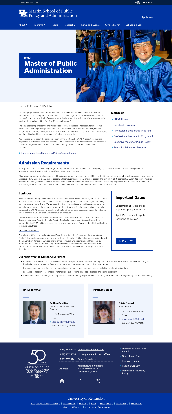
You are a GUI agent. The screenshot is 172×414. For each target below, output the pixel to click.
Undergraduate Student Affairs (94, 354)
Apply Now (147, 17)
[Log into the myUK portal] (137, 2)
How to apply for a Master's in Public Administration (48, 153)
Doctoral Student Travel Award (134, 350)
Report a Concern (131, 366)
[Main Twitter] (98, 381)
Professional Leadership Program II (133, 136)
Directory (83, 403)
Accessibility (122, 403)
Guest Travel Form (131, 356)
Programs (38, 25)
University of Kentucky (29, 2)
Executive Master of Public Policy (132, 142)
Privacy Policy (106, 403)
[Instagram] (62, 381)
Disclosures (136, 403)
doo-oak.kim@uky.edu (63, 322)
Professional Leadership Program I (133, 130)
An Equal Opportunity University (45, 403)
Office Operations (87, 359)
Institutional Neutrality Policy (133, 372)
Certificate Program (125, 125)
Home (21, 106)
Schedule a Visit (134, 25)
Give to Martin (112, 25)
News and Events (90, 25)
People (54, 25)
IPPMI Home (32, 106)
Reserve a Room (130, 361)
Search (149, 2)
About (22, 25)
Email (93, 403)
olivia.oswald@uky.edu (133, 319)
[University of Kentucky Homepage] (86, 399)
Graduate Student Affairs (91, 349)
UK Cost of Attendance (29, 231)
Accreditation (69, 403)
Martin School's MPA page (77, 139)
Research (68, 25)
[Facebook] (80, 381)
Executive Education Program (130, 147)
